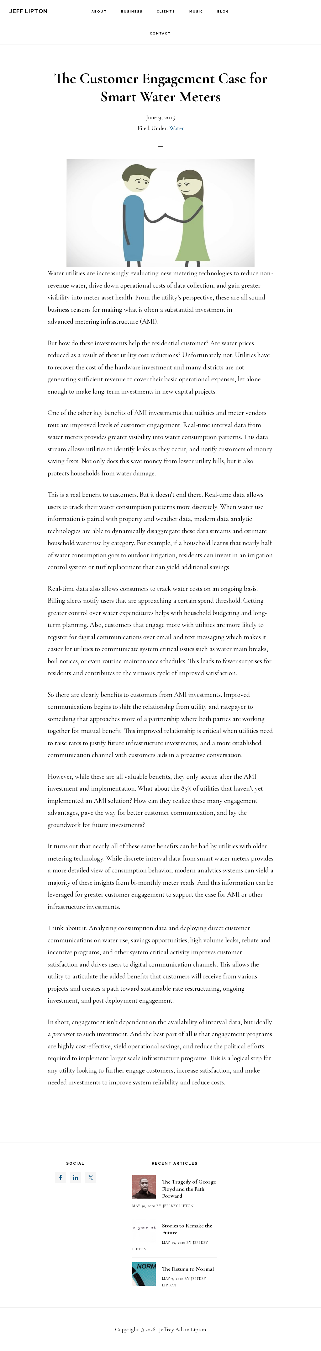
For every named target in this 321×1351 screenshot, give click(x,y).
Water (176, 128)
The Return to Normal (188, 1268)
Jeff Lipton (28, 11)
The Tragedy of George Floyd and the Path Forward (189, 1188)
